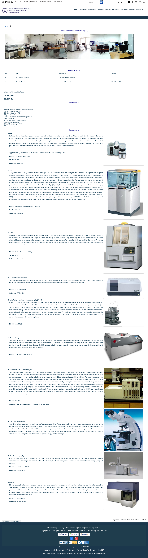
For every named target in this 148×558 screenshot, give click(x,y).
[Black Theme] (129, 2)
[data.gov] (85, 534)
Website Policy (52, 528)
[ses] (18, 10)
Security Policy (63, 528)
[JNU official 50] (76, 538)
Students (115, 10)
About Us (83, 10)
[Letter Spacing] (12, 2)
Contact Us (33, 1)
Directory (26, 1)
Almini (132, 10)
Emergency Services (45, 1)
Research (92, 10)
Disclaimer (73, 528)
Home (6, 26)
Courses (100, 10)
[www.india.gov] (63, 534)
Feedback (97, 528)
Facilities (124, 10)
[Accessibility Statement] (6, 2)
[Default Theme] (136, 2)
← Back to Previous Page (11, 521)
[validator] (63, 542)
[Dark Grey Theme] (132, 2)
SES (75, 10)
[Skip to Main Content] (3, 1)
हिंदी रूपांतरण (142, 2)
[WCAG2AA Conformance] (73, 542)
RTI (20, 1)
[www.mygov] (74, 534)
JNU (16, 1)
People (108, 10)
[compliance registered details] (83, 542)
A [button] (124, 2)
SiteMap (81, 528)
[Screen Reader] (8, 1)
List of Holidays (57, 1)
